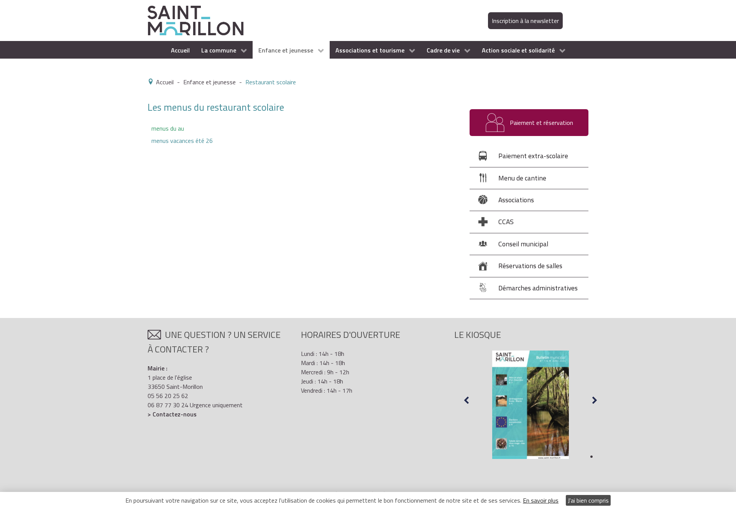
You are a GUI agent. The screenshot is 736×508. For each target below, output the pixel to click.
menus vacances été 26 (182, 140)
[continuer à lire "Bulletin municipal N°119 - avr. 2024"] (530, 405)
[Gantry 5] (195, 20)
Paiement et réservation (540, 122)
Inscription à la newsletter (525, 20)
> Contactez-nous (172, 414)
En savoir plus (541, 500)
